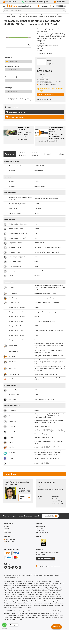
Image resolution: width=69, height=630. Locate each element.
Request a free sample (15, 117)
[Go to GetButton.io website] (4, 628)
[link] (34, 113)
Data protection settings (11, 577)
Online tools (47, 154)
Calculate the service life (16, 112)
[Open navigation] (4, 6)
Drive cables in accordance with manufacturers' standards (51, 14)
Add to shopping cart (46, 95)
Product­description (22, 154)
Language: (43, 566)
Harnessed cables (30, 14)
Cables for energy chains (17, 14)
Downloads (60, 154)
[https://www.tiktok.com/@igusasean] (20, 567)
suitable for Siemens (11, 16)
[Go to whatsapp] (4, 625)
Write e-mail (23, 498)
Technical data (9, 154)
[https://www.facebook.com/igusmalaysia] (5, 567)
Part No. (7, 58)
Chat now (56, 627)
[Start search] (64, 10)
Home (6, 14)
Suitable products (35, 154)
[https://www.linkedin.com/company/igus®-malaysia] (12, 567)
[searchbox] (33, 10)
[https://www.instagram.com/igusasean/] (9, 567)
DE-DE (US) (62, 6)
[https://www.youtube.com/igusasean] (16, 567)
